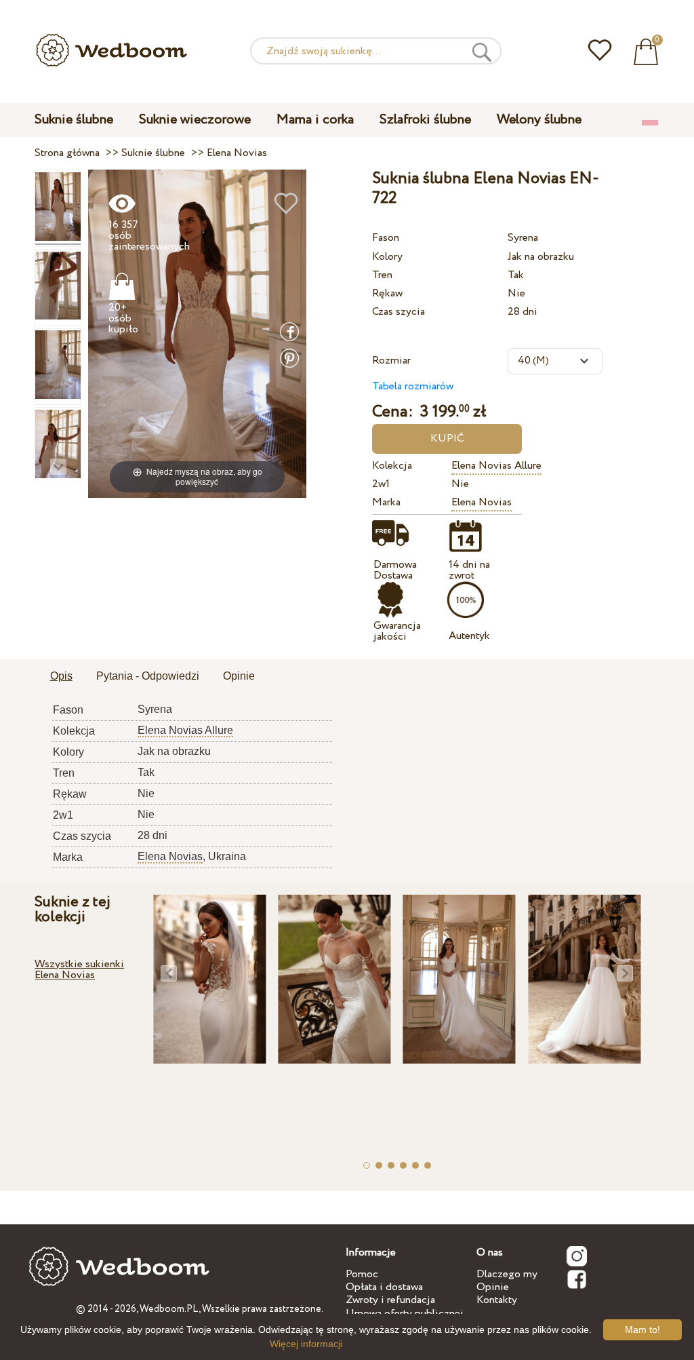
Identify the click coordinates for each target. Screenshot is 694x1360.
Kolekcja (392, 465)
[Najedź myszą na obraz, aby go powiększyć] (197, 333)
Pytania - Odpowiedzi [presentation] (147, 676)
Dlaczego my (506, 1274)
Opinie (492, 1287)
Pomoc (362, 1274)
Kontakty (496, 1300)
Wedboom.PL (169, 1309)
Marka (386, 502)
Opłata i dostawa (384, 1287)
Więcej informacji (306, 1343)
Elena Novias (481, 502)
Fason (385, 237)
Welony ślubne (539, 120)
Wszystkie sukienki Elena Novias (79, 969)
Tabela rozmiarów (412, 386)
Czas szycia (398, 311)
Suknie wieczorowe (195, 120)
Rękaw (387, 293)
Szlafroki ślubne (425, 120)
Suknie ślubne (74, 120)
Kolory (387, 256)
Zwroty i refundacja (390, 1300)
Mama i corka (315, 120)
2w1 (381, 484)
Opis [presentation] (61, 676)
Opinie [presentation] (239, 676)
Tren (382, 275)
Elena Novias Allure (496, 465)
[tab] (61, 677)
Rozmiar (391, 360)
